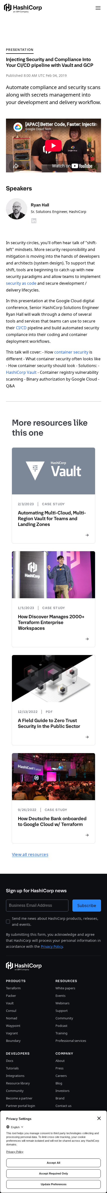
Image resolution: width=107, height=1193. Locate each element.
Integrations (15, 1075)
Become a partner (19, 1098)
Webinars (62, 1003)
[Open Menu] (98, 8)
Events (60, 995)
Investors (62, 1090)
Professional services (70, 1040)
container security (71, 352)
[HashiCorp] (23, 8)
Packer (11, 995)
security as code (21, 283)
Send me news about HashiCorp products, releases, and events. (55, 921)
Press (59, 1068)
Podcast (61, 1025)
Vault (10, 1003)
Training (61, 1033)
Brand (59, 1098)
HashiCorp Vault (21, 372)
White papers (65, 988)
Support (61, 1010)
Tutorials (12, 1068)
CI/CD (21, 328)
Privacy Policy (52, 946)
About (60, 1060)
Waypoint (13, 1025)
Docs (9, 1060)
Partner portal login (20, 1105)
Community (64, 1018)
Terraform (13, 988)
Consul (11, 1010)
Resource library (18, 1083)
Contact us (63, 1105)
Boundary (13, 1040)
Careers (61, 1075)
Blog (58, 1083)
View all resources (30, 854)
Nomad (11, 1018)
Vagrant (12, 1033)
